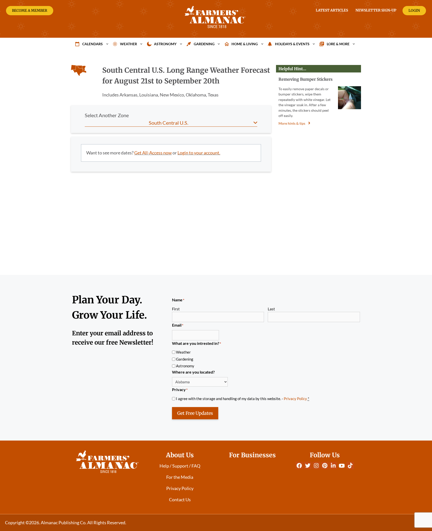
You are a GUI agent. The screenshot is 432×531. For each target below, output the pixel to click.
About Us (180, 455)
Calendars (92, 44)
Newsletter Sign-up (376, 10)
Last (271, 309)
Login (414, 10)
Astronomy (165, 44)
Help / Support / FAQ (180, 466)
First (176, 309)
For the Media (179, 477)
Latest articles (332, 10)
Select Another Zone (107, 115)
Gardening (204, 44)
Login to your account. (199, 152)
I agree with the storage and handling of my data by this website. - (242, 398)
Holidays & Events (292, 44)
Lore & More (338, 44)
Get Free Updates (195, 413)
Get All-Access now (153, 152)
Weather (128, 44)
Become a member (29, 10)
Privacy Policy (295, 398)
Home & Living (245, 44)
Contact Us (180, 499)
